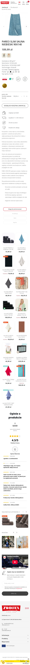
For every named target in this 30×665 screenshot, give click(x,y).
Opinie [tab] (15, 222)
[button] (26, 26)
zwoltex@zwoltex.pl (6, 630)
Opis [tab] (15, 218)
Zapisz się (13, 593)
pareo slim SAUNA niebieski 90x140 (6, 96)
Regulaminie (19, 588)
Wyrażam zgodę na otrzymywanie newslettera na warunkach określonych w (16, 587)
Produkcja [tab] (15, 213)
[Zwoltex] (9, 3)
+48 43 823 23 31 (6, 625)
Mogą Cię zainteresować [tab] (15, 209)
